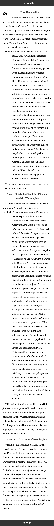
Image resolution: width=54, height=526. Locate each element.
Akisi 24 (26, 3)
